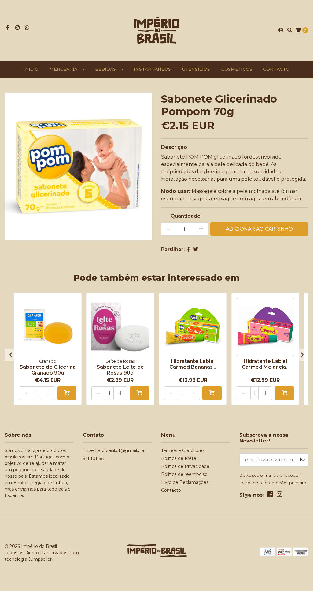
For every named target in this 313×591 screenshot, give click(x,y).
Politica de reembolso (184, 474)
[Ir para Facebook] (8, 28)
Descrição (174, 147)
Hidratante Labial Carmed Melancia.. (265, 364)
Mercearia (63, 69)
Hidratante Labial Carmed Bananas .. (192, 364)
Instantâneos (152, 69)
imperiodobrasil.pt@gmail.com (115, 450)
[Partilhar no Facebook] (188, 249)
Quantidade (186, 216)
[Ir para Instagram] (17, 28)
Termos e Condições (182, 450)
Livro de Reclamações (184, 482)
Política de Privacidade (185, 466)
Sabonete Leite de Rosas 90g (120, 370)
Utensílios (196, 69)
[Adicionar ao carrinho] (67, 393)
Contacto (276, 69)
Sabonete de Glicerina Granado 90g (48, 370)
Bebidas (105, 69)
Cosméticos (236, 69)
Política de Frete (178, 458)
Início (31, 69)
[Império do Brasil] (156, 30)
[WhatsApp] (27, 28)
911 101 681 (94, 458)
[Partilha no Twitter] (195, 249)
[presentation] (11, 355)
